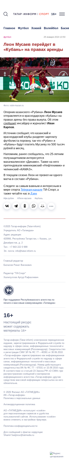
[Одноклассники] (24, 205)
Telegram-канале (31, 189)
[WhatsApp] (33, 205)
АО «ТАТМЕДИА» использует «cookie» (24, 410)
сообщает (10, 123)
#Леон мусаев (24, 198)
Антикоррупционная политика (19, 404)
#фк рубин (9, 198)
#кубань (39, 198)
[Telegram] (15, 205)
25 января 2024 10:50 (54, 37)
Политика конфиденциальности (20, 426)
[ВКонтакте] (7, 205)
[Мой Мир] (42, 205)
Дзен (33, 193)
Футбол (23, 28)
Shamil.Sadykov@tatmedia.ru (19, 435)
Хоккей (36, 28)
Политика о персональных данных (22, 398)
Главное (9, 28)
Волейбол (51, 28)
